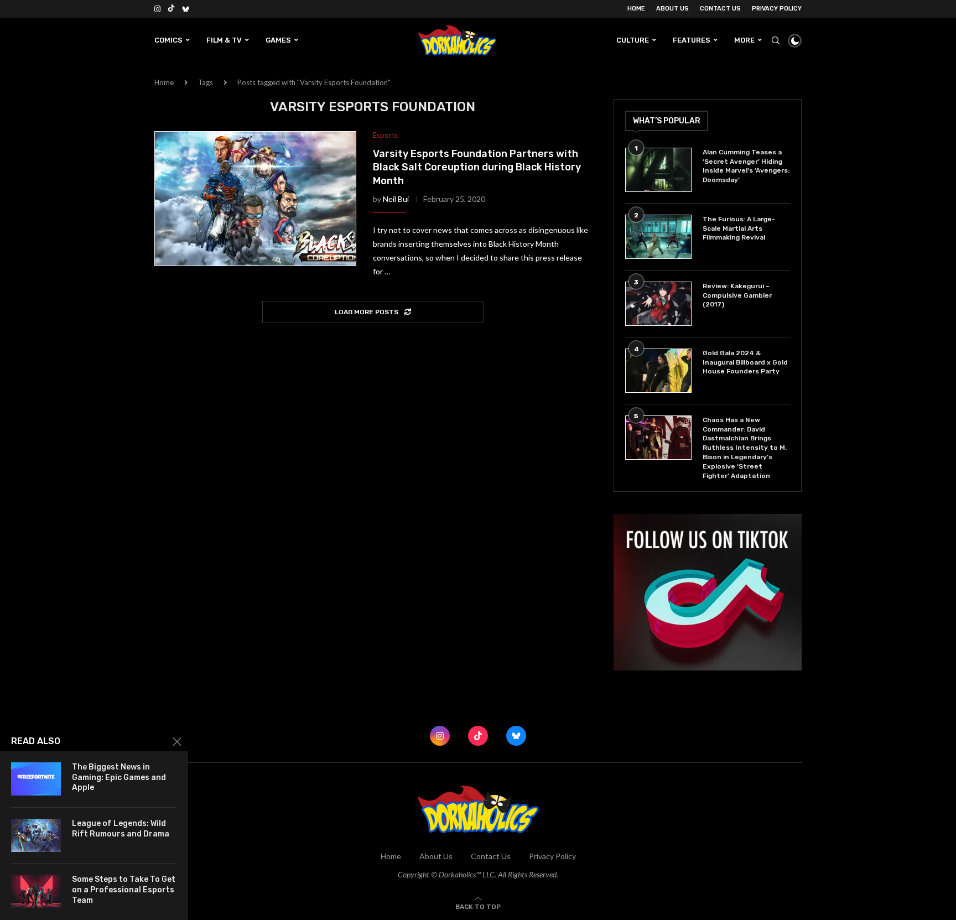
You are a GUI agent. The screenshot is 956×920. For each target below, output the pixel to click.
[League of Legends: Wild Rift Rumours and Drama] (36, 835)
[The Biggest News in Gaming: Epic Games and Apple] (36, 779)
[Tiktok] (171, 9)
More (744, 40)
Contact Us (720, 8)
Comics (168, 40)
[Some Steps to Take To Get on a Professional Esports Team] (36, 891)
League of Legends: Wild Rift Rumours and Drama (120, 829)
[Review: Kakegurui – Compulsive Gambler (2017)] (658, 304)
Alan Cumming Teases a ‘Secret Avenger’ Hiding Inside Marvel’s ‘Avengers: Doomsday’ (746, 166)
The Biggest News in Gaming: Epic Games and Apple (119, 777)
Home (636, 8)
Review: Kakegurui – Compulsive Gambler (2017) (737, 295)
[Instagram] (157, 9)
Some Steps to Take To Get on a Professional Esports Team (123, 890)
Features (691, 40)
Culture (632, 40)
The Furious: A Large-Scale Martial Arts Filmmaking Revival (739, 228)
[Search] (775, 40)
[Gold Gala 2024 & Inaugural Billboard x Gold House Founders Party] (658, 371)
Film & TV (224, 40)
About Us (672, 8)
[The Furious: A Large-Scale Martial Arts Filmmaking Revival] (658, 237)
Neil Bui (396, 199)
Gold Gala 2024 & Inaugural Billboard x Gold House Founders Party (745, 362)
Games (278, 40)
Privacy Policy (777, 8)
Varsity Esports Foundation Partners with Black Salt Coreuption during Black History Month (477, 167)
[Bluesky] (185, 9)
